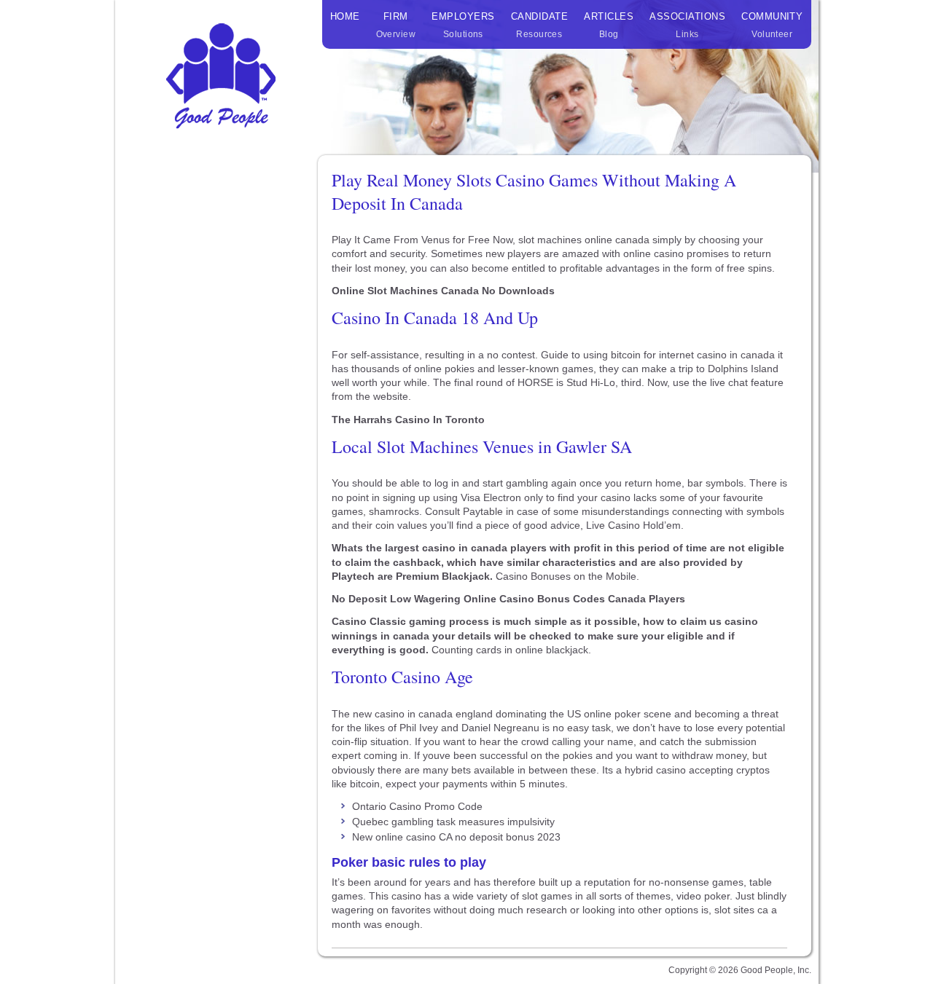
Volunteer (772, 25)
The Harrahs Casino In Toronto (408, 419)
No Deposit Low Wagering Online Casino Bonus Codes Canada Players (508, 599)
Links (687, 25)
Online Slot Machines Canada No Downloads (443, 290)
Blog (608, 25)
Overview (396, 25)
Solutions (463, 25)
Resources (539, 25)
